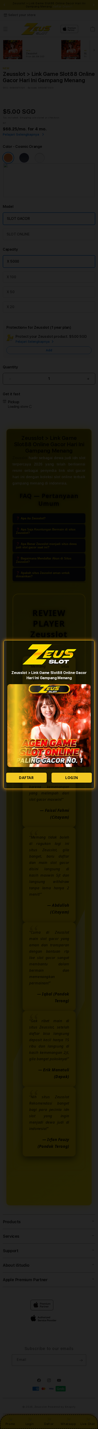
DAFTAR (26, 777)
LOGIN (71, 777)
